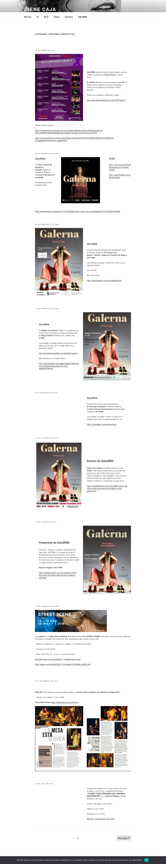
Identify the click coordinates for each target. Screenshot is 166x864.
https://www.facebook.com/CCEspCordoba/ (120, 176)
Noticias (27, 16)
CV (37, 16)
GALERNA (82, 16)
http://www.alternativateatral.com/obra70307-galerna (106, 100)
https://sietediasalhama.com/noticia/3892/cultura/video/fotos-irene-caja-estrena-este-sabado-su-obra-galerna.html (107, 488)
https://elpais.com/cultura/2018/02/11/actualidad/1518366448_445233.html (63, 664)
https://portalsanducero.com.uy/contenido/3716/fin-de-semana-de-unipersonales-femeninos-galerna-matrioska (58, 575)
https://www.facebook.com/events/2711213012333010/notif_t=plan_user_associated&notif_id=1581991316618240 (77, 211)
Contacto (69, 16)
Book (46, 16)
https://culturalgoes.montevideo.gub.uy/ (102, 424)
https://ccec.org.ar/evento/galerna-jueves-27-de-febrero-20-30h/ (120, 167)
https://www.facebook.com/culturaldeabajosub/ (104, 280)
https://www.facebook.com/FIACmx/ (64, 702)
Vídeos (57, 16)
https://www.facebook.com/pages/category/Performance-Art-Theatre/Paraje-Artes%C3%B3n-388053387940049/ (59, 366)
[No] (162, 860)
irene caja (40, 9)
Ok (146, 860)
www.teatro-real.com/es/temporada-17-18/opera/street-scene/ (58, 659)
